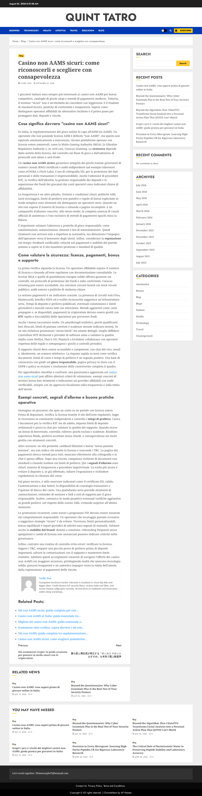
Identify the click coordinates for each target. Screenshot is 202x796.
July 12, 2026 (20, 755)
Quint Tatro (101, 17)
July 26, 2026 (80, 696)
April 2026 (142, 204)
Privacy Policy (95, 786)
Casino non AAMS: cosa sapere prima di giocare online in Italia (36, 688)
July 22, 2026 (141, 734)
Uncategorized (144, 335)
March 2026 (142, 211)
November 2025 (145, 237)
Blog (101, 30)
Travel (73, 30)
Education (88, 30)
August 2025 (143, 256)
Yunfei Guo (26, 83)
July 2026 (141, 185)
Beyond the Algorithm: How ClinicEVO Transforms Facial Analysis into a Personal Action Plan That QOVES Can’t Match (160, 113)
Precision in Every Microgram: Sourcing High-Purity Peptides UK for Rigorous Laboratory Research (162, 138)
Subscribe (185, 30)
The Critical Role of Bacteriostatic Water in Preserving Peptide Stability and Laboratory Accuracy (158, 750)
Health (47, 30)
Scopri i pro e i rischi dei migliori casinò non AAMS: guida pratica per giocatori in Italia (39, 749)
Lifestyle (60, 30)
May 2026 (141, 198)
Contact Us (81, 786)
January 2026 (143, 224)
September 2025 (145, 249)
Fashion (140, 310)
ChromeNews (110, 792)
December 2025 (145, 230)
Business (14, 30)
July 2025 (141, 262)
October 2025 (143, 243)
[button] (170, 30)
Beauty (140, 290)
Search (143, 54)
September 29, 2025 (45, 83)
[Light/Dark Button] (164, 30)
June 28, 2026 (81, 757)
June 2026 (141, 191)
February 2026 (144, 217)
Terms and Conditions (114, 786)
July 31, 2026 (20, 694)
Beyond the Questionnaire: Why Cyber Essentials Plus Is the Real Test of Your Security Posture (94, 689)
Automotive (142, 284)
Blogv (139, 303)
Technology (31, 30)
